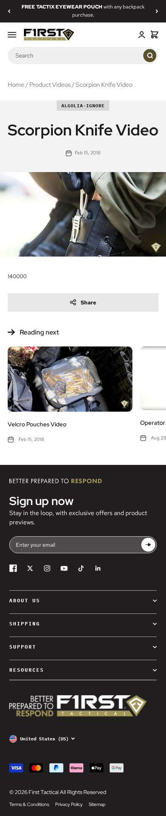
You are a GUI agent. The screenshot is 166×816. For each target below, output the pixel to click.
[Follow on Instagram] (47, 568)
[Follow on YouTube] (64, 568)
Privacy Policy (69, 804)
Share (88, 302)
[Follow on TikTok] (81, 568)
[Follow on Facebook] (13, 568)
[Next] (157, 11)
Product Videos (50, 85)
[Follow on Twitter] (30, 568)
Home (16, 85)
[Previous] (9, 11)
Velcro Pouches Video (37, 424)
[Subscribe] (148, 545)
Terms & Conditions (29, 804)
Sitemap (97, 804)
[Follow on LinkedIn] (98, 568)
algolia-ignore (83, 105)
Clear (135, 55)
